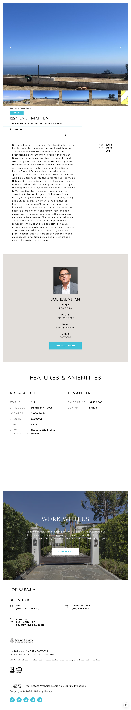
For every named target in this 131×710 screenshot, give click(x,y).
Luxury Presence (75, 686)
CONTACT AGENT (65, 346)
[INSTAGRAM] (12, 699)
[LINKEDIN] (19, 699)
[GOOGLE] (26, 699)
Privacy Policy (43, 691)
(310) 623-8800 (65, 318)
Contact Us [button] (65, 552)
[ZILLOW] (39, 699)
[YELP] (32, 699)
